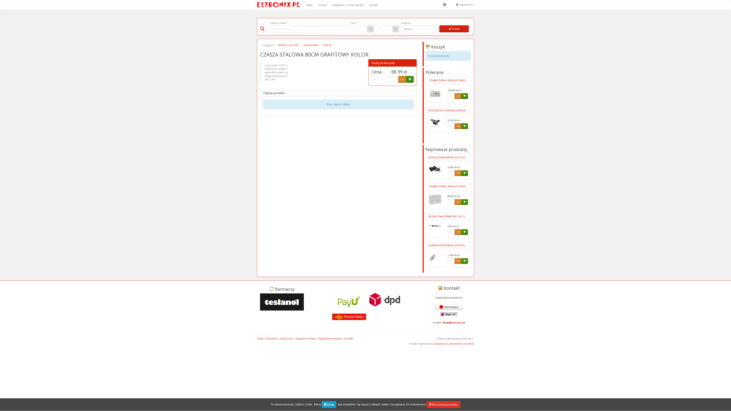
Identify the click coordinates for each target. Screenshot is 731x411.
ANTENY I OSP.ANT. (288, 45)
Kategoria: (406, 23)
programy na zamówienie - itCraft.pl (453, 343)
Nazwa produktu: (279, 23)
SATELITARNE (310, 45)
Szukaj (455, 28)
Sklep (309, 5)
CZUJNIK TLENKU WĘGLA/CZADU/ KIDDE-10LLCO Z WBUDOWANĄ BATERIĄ (470, 80)
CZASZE (326, 45)
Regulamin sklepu (306, 338)
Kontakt (373, 5)
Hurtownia (272, 338)
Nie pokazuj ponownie (445, 404)
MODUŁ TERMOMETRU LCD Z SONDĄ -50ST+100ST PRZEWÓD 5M (465, 157)
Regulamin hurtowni (330, 338)
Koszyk (322, 5)
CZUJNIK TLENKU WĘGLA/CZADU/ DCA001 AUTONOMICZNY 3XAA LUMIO (469, 186)
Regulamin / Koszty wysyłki (347, 5)
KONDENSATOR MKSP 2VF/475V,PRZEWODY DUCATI (458, 245)
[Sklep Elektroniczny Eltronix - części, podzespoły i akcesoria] (280, 5)
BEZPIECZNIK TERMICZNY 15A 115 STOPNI (452, 216)
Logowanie (465, 4)
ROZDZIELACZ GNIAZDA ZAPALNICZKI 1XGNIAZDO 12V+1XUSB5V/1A (467, 110)
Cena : (354, 23)
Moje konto (286, 338)
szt (402, 79)
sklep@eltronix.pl (453, 322)
